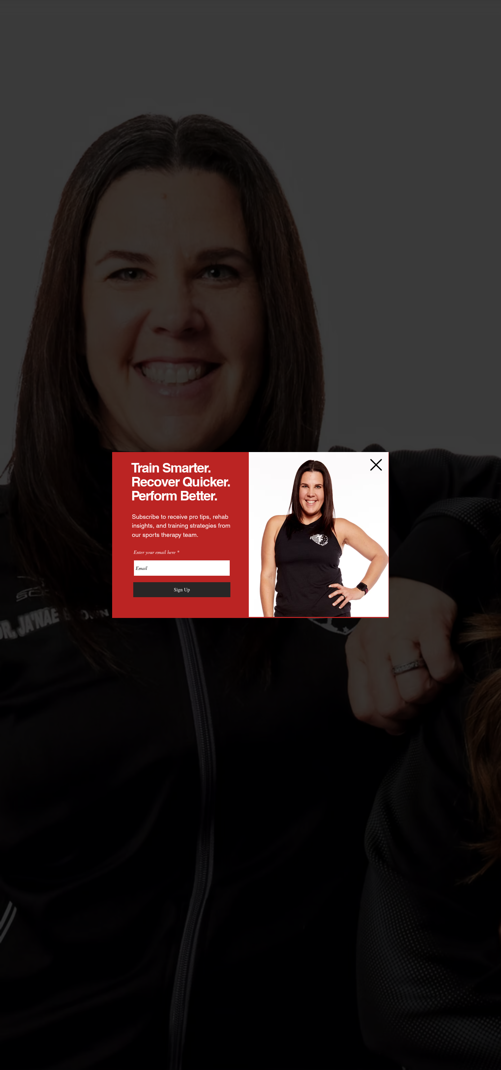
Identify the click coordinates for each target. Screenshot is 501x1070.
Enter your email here (155, 552)
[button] (376, 465)
